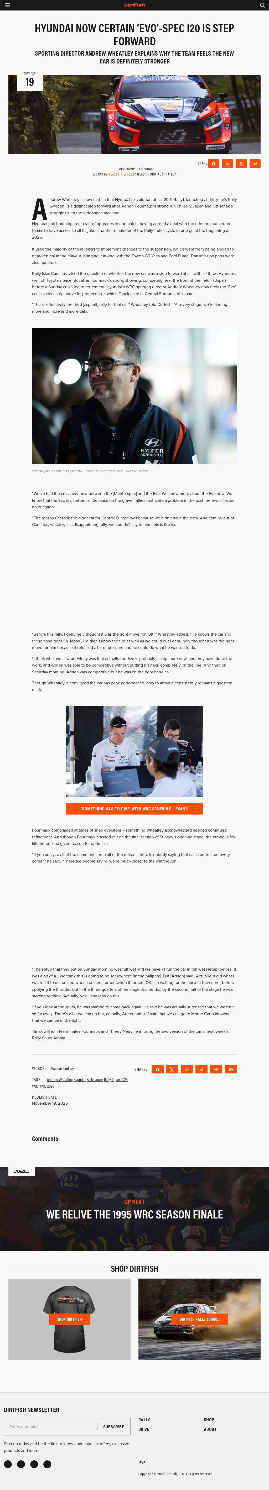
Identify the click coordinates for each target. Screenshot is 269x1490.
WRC (35, 1086)
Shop (209, 1419)
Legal (142, 1461)
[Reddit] (216, 1069)
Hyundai (79, 1079)
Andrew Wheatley (59, 1079)
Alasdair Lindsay (122, 174)
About (210, 1429)
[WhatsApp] (241, 163)
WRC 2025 (47, 1086)
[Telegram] (255, 163)
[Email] (231, 1069)
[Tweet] (227, 163)
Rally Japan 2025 (116, 1079)
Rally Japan (95, 1079)
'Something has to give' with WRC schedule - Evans (134, 808)
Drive (143, 1429)
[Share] (213, 163)
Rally (144, 1419)
